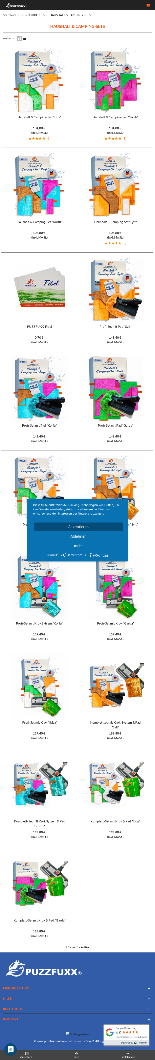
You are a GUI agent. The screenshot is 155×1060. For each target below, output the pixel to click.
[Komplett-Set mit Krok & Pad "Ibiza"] (115, 784)
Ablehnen (78, 536)
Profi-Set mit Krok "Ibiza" (39, 722)
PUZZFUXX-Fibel (39, 326)
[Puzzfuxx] (16, 5)
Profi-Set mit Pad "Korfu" (39, 425)
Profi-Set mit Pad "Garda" (115, 425)
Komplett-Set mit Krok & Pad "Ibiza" (115, 821)
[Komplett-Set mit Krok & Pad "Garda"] (39, 883)
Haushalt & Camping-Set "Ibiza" (39, 117)
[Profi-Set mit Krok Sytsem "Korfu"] (39, 586)
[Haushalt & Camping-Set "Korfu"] (39, 185)
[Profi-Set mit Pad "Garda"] (115, 388)
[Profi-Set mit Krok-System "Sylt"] (115, 487)
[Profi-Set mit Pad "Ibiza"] (39, 487)
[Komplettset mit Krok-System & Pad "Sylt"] (115, 685)
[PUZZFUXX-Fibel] (39, 289)
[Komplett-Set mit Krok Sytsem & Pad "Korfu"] (39, 784)
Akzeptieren (78, 526)
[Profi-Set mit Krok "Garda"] (115, 586)
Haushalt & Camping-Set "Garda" (115, 117)
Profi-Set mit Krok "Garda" (115, 623)
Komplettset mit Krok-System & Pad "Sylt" (115, 724)
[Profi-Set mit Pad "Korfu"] (39, 388)
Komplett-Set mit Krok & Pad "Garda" (40, 920)
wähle (7, 38)
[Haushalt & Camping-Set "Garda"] (115, 80)
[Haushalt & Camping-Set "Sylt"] (115, 185)
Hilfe (7, 998)
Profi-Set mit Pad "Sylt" (115, 326)
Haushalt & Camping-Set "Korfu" (39, 222)
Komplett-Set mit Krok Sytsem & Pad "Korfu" (39, 823)
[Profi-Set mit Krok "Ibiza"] (39, 685)
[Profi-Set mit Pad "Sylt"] (115, 289)
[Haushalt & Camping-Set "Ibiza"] (39, 80)
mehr (78, 545)
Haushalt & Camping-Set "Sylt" (115, 222)
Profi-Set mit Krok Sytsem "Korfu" (39, 623)
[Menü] (148, 5)
